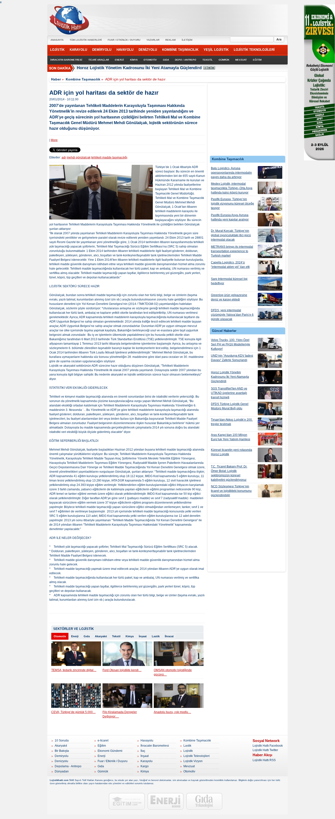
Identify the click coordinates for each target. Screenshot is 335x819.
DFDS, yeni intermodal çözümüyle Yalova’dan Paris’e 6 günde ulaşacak (232, 315)
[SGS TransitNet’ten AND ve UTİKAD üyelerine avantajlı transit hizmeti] (270, 392)
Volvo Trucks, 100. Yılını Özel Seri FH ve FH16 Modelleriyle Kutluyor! (230, 344)
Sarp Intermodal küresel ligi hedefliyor (229, 281)
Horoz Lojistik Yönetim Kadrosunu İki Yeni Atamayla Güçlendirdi (140, 67)
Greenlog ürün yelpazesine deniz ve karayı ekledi (229, 297)
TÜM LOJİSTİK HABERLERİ (86, 40)
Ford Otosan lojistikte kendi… (122, 670)
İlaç (143, 751)
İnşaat (143, 636)
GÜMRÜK (224, 59)
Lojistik (188, 751)
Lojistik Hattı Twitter (265, 750)
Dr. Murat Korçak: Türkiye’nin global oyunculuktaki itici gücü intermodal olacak (231, 235)
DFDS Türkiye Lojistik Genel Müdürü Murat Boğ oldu (229, 406)
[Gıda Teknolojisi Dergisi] (204, 801)
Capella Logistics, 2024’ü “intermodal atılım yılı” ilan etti (230, 265)
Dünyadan (62, 771)
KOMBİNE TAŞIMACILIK (180, 50)
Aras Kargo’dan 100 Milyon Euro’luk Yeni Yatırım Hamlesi (230, 437)
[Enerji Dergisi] (165, 801)
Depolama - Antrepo (68, 766)
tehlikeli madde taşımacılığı (109, 157)
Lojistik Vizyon (193, 761)
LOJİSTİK (57, 50)
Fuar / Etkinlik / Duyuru (113, 761)
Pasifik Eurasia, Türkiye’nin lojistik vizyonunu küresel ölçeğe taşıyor (232, 203)
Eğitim (102, 745)
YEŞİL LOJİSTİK (216, 50)
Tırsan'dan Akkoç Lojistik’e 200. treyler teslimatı (232, 422)
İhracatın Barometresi (155, 745)
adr (64, 157)
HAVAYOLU (124, 50)
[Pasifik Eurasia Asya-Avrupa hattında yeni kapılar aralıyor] (270, 219)
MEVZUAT (241, 59)
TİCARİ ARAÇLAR (98, 59)
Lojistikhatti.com (59, 780)
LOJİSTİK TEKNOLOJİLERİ (254, 50)
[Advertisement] (246, 120)
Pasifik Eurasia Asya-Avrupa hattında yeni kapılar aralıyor (230, 217)
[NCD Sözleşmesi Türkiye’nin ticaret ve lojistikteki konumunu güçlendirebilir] (270, 490)
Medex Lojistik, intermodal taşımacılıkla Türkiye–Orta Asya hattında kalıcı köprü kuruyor (231, 188)
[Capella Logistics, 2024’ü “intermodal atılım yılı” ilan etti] (270, 267)
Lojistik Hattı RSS (264, 760)
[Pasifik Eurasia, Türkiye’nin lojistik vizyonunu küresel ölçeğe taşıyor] (270, 204)
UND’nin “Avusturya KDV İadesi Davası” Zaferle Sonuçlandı (232, 358)
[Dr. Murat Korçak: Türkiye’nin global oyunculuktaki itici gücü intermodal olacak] (270, 235)
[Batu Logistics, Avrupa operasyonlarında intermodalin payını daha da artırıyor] (270, 172)
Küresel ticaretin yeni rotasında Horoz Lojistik (231, 452)
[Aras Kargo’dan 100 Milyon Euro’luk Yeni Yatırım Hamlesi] (270, 439)
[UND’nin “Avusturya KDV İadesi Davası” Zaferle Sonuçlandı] (270, 360)
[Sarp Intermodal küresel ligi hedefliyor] (270, 284)
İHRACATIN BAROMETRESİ (66, 59)
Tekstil (116, 636)
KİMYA (134, 59)
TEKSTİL (207, 59)
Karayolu (147, 761)
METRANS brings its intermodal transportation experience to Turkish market (232, 251)
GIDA (166, 59)
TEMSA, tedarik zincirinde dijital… (73, 670)
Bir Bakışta (62, 751)
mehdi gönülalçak (78, 157)
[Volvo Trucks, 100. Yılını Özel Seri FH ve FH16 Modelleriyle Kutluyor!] (270, 344)
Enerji (74, 636)
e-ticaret (103, 740)
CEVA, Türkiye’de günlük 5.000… (73, 712)
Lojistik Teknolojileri (196, 756)
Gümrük (103, 771)
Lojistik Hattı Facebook (268, 745)
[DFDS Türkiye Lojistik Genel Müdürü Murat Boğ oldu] (270, 408)
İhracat (169, 636)
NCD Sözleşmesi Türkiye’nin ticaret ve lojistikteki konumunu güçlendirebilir (231, 491)
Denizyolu (61, 761)
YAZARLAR (152, 40)
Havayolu (147, 740)
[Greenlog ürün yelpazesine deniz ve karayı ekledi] (270, 299)
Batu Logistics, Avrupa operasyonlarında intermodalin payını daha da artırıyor (231, 173)
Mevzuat (189, 766)
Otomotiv (60, 636)
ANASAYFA (57, 40)
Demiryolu (61, 756)
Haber (56, 79)
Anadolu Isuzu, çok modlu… (172, 712)
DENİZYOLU (148, 50)
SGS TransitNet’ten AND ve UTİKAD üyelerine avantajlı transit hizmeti (229, 393)
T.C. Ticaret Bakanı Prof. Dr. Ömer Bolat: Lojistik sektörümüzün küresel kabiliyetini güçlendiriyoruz (229, 473)
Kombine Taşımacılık (83, 79)
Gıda (87, 636)
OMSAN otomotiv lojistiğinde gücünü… (173, 672)
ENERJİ (119, 59)
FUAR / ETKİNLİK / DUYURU (124, 40)
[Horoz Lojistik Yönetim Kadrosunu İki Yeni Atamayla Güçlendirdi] (270, 377)
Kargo (145, 766)
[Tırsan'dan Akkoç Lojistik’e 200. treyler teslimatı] (270, 423)
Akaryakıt (101, 636)
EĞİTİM (257, 59)
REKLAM (170, 40)
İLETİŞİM (187, 40)
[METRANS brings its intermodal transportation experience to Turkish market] (270, 251)
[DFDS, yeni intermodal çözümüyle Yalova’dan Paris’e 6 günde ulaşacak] (270, 314)
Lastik (156, 636)
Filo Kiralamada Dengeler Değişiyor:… (120, 714)
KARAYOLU (78, 50)
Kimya (130, 636)
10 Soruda (62, 740)
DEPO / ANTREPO (185, 59)
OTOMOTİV (150, 59)
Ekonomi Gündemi (110, 751)
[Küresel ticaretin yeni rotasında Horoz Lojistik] (270, 455)
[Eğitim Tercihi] (127, 801)
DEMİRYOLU (101, 50)
